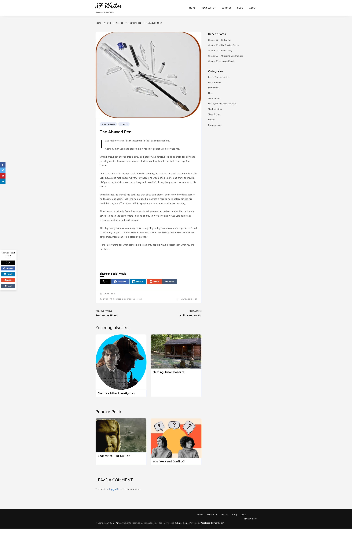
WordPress (205, 522)
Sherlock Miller (215, 109)
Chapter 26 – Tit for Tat (114, 456)
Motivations (213, 87)
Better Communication (218, 77)
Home (192, 8)
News (210, 93)
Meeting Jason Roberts (168, 372)
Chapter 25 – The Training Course (223, 45)
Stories (123, 124)
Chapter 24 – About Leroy (220, 50)
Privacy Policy (250, 518)
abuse (106, 294)
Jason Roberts (214, 82)
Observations (214, 98)
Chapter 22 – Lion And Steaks (221, 61)
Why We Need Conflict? (169, 461)
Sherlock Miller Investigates (116, 393)
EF (107, 299)
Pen (113, 294)
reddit (156, 281)
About (252, 8)
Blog (240, 8)
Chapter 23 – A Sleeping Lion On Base (225, 55)
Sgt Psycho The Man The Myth (222, 103)
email (171, 281)
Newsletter (208, 8)
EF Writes (117, 522)
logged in (114, 489)
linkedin (139, 281)
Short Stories (108, 124)
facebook (122, 281)
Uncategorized (215, 125)
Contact (226, 8)
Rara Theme (183, 522)
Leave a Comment (189, 299)
